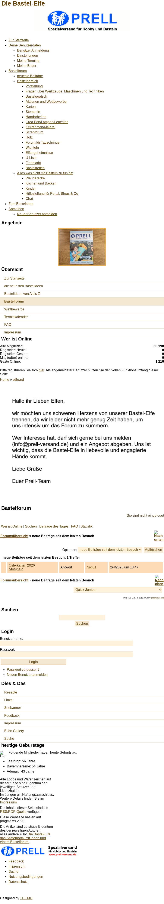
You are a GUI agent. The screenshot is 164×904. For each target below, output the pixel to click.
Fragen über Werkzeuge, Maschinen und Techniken (65, 91)
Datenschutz (18, 882)
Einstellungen (27, 55)
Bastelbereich (27, 81)
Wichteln (32, 147)
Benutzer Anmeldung (33, 50)
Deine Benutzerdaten (25, 45)
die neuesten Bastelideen (23, 286)
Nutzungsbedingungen (26, 876)
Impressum (12, 332)
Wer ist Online (11, 526)
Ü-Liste (31, 158)
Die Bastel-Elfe (23, 3)
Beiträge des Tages (54, 526)
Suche (9, 738)
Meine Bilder (26, 66)
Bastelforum (18, 71)
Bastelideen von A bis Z (22, 294)
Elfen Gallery (14, 731)
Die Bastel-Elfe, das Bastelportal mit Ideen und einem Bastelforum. (25, 838)
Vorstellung (34, 86)
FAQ (7, 324)
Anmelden (16, 209)
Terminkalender (16, 317)
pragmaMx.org (157, 598)
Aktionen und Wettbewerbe (46, 101)
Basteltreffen (35, 168)
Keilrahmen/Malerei (40, 127)
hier (41, 370)
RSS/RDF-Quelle (13, 811)
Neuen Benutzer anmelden (27, 674)
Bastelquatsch (36, 96)
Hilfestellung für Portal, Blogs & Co (52, 193)
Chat (29, 198)
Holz (29, 137)
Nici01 (92, 567)
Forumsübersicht (14, 536)
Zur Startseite (19, 40)
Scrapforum (34, 132)
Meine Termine (28, 60)
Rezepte (10, 692)
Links (8, 700)
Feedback (11, 715)
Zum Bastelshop (21, 204)
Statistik (86, 526)
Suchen (31, 526)
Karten (31, 106)
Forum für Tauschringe (43, 142)
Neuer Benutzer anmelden (37, 214)
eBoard (18, 379)
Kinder (31, 188)
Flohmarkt (33, 163)
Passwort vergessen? (23, 669)
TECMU (26, 898)
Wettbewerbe (14, 309)
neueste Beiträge (30, 76)
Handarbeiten (36, 117)
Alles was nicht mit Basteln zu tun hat (45, 173)
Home (4, 379)
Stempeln (33, 112)
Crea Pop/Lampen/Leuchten (47, 122)
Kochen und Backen (41, 183)
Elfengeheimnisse (39, 152)
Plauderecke (35, 178)
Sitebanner (12, 707)
